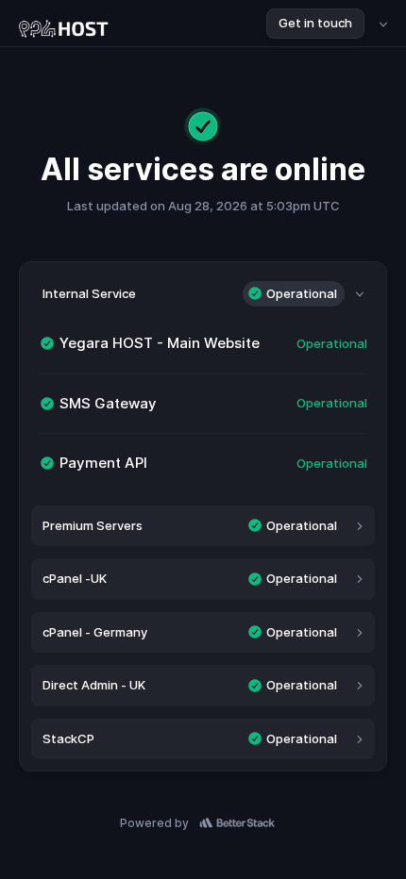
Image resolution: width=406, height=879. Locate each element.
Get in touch (315, 22)
